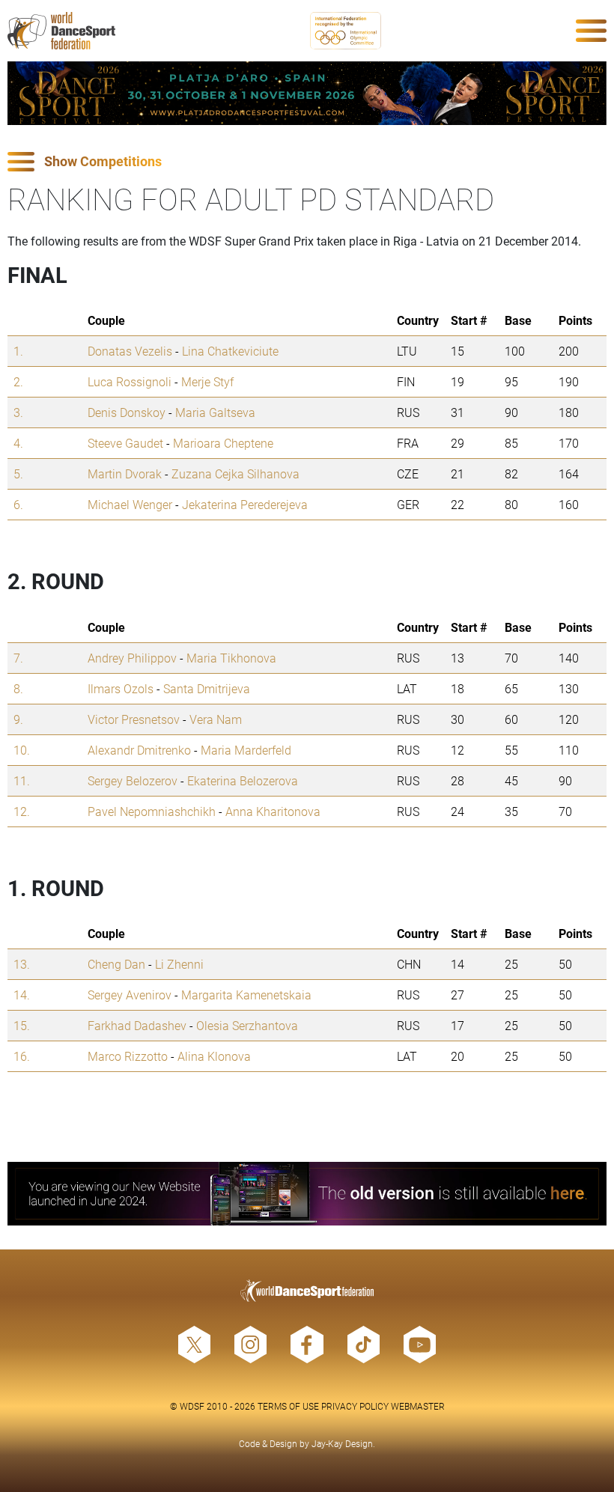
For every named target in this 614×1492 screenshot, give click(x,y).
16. (21, 1056)
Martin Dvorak (125, 473)
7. (18, 658)
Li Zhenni (179, 964)
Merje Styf (207, 381)
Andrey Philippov (132, 658)
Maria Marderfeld (246, 750)
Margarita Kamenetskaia (246, 994)
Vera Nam (215, 719)
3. (18, 412)
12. (21, 811)
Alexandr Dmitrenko (139, 750)
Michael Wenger (130, 504)
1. (18, 351)
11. (21, 780)
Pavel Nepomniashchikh (152, 811)
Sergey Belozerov (132, 780)
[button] (307, 162)
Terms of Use (288, 1406)
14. (21, 994)
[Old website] (307, 1193)
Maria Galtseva (215, 412)
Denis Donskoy (126, 412)
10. (21, 750)
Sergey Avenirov (129, 994)
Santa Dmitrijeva (206, 688)
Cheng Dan (116, 964)
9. (18, 719)
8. (18, 688)
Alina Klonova (214, 1056)
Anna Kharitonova (272, 811)
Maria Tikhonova (231, 658)
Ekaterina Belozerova (242, 780)
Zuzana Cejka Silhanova (235, 473)
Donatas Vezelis (130, 351)
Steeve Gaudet (125, 443)
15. (21, 1025)
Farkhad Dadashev (137, 1025)
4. (18, 443)
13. (21, 964)
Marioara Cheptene (223, 443)
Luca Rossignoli (129, 381)
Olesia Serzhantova (247, 1025)
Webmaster (418, 1406)
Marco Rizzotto (128, 1056)
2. (18, 381)
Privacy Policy (355, 1406)
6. (18, 504)
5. (18, 473)
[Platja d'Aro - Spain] (307, 93)
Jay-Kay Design (342, 1443)
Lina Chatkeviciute (230, 351)
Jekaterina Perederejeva (245, 504)
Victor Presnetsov (134, 719)
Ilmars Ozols (121, 688)
